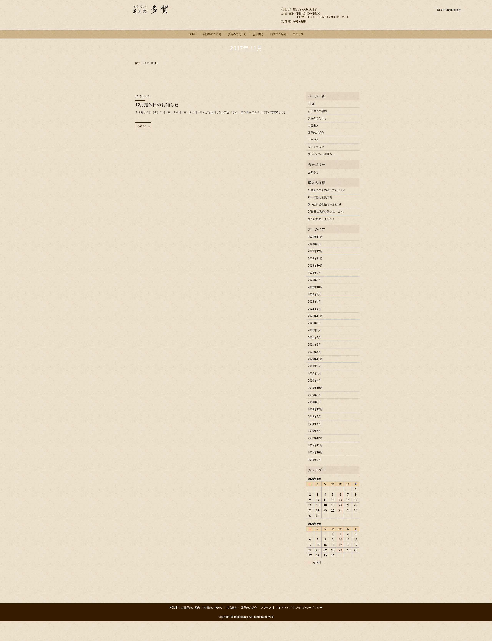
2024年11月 (315, 236)
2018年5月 (314, 423)
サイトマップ (316, 147)
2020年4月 (314, 380)
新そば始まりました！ (321, 218)
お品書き (258, 34)
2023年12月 (315, 251)
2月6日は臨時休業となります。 (327, 211)
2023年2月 (314, 280)
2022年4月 (314, 301)
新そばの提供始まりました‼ (325, 204)
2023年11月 (315, 258)
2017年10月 (315, 452)
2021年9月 (314, 323)
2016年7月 (314, 459)
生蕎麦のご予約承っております (327, 190)
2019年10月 (315, 387)
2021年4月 (314, 351)
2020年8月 (314, 366)
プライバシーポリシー (321, 154)
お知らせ (313, 172)
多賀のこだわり (237, 34)
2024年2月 (314, 244)
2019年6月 (314, 395)
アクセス (298, 34)
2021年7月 (314, 337)
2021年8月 (314, 330)
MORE (142, 126)
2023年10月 (315, 265)
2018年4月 (314, 430)
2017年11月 (315, 445)
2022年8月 (314, 294)
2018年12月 (315, 409)
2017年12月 (315, 438)
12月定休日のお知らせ (157, 104)
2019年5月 (314, 402)
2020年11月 (315, 359)
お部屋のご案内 (211, 34)
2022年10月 (315, 287)
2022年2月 (314, 308)
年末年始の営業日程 (320, 197)
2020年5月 (314, 373)
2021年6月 (314, 344)
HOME (192, 34)
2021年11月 (315, 316)
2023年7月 (314, 272)
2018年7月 (314, 416)
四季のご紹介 (278, 34)
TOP (137, 63)
